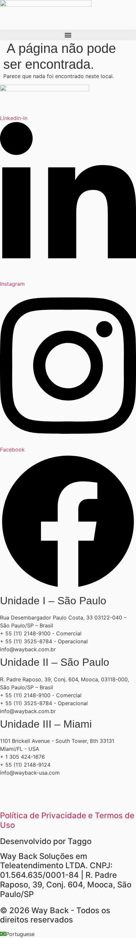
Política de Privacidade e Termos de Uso (67, 820)
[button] (68, 34)
